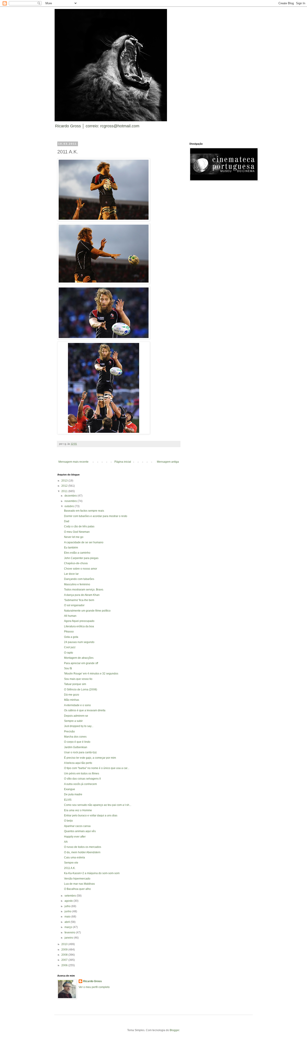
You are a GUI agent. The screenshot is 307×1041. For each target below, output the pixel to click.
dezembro (71, 495)
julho (68, 906)
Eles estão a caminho (77, 552)
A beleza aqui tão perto (78, 763)
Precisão (69, 731)
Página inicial (122, 461)
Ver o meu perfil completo (94, 987)
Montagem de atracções (78, 657)
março (69, 927)
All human (70, 615)
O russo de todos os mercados (82, 847)
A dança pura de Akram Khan (82, 595)
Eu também (71, 547)
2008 (64, 954)
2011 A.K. (70, 868)
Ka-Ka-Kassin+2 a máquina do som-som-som (92, 873)
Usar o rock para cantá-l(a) (80, 752)
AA (66, 841)
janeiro (69, 937)
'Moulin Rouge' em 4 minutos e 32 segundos (91, 673)
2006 (64, 965)
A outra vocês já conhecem (80, 784)
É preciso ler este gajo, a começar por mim (90, 757)
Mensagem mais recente (73, 461)
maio (68, 916)
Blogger (174, 1030)
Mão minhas (71, 699)
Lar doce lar (71, 573)
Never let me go (73, 537)
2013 (64, 480)
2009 (64, 949)
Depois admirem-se (76, 715)
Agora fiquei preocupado (79, 621)
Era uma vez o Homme (78, 810)
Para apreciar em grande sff (81, 663)
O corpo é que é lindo (77, 741)
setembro (71, 895)
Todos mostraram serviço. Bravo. (84, 589)
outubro (70, 506)
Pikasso (69, 631)
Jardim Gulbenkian (75, 747)
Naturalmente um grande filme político (87, 610)
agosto (69, 900)
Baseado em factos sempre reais (84, 510)
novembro (71, 501)
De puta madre (73, 794)
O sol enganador (74, 605)
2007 (64, 959)
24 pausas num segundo (79, 642)
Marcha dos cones (75, 736)
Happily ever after (75, 836)
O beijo (68, 820)
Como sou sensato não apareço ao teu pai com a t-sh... (97, 805)
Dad (66, 521)
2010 (64, 944)
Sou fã (68, 668)
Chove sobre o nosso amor (80, 568)
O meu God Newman (77, 531)
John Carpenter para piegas (81, 558)
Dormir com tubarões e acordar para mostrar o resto (95, 516)
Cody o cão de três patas (79, 526)
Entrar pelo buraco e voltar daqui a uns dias (90, 815)
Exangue (69, 789)
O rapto (68, 652)
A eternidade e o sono (77, 705)
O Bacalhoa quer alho (77, 889)
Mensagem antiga (168, 461)
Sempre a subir (73, 721)
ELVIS (67, 799)
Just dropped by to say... (78, 726)
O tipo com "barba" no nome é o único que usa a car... (96, 768)
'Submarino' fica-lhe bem (79, 600)
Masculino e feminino (77, 584)
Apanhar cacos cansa (77, 826)
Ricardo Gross (92, 981)
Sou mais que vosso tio (78, 679)
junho (68, 911)
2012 (64, 485)
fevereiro (70, 932)
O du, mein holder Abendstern (82, 852)
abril (68, 922)
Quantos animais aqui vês (80, 831)
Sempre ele (71, 862)
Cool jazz (70, 647)
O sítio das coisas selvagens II (82, 778)
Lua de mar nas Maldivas (79, 883)
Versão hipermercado (77, 878)
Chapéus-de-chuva (76, 563)
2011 (64, 491)
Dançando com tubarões (79, 579)
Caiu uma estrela (74, 857)
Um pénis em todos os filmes (81, 773)
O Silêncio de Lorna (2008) (80, 689)
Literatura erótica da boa (79, 626)
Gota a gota (71, 637)
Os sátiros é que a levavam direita (84, 710)
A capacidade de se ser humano (83, 542)
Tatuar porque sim (75, 684)
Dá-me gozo (71, 694)
